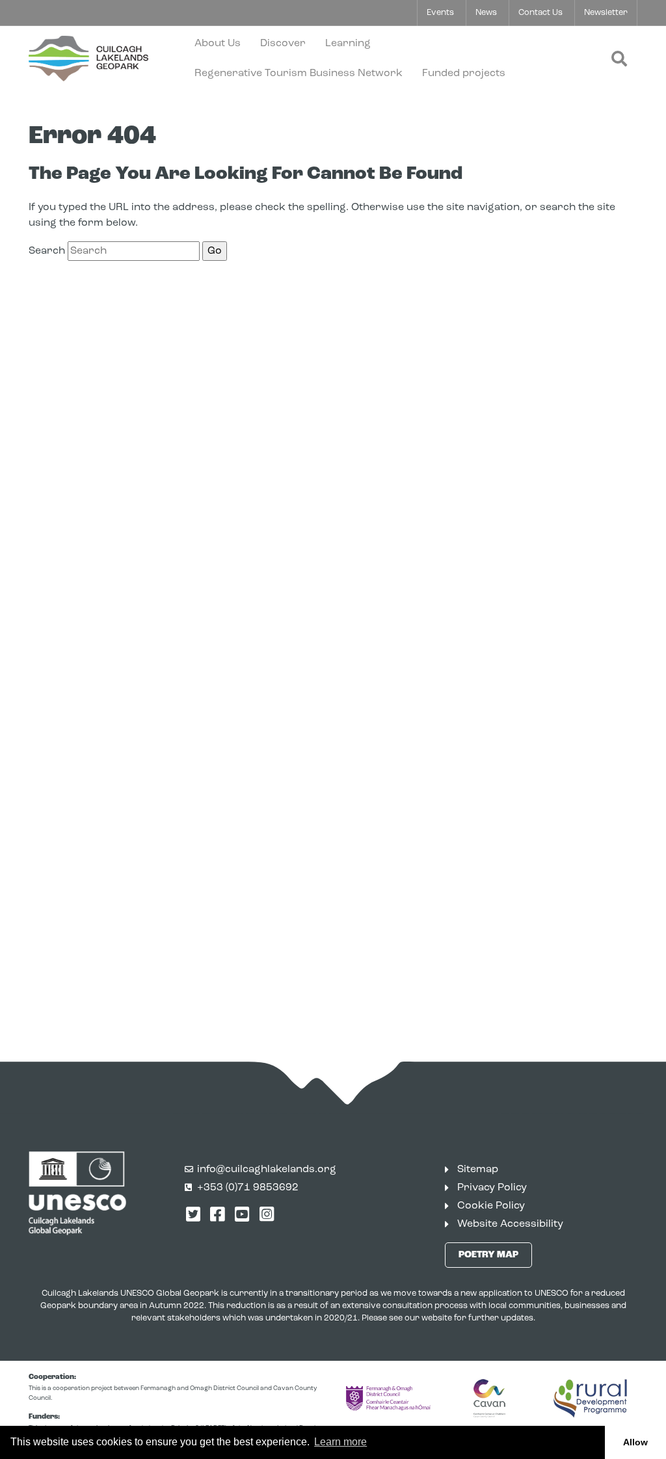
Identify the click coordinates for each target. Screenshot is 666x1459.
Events (440, 12)
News (486, 12)
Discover (283, 43)
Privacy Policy (492, 1188)
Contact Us (540, 12)
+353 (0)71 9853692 (248, 1188)
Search (47, 251)
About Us (217, 43)
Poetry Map (488, 1255)
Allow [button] (635, 1442)
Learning (348, 43)
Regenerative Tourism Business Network (298, 73)
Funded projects (463, 73)
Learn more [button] (340, 1441)
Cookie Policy (491, 1206)
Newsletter (606, 12)
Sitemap (477, 1169)
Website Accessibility (510, 1224)
